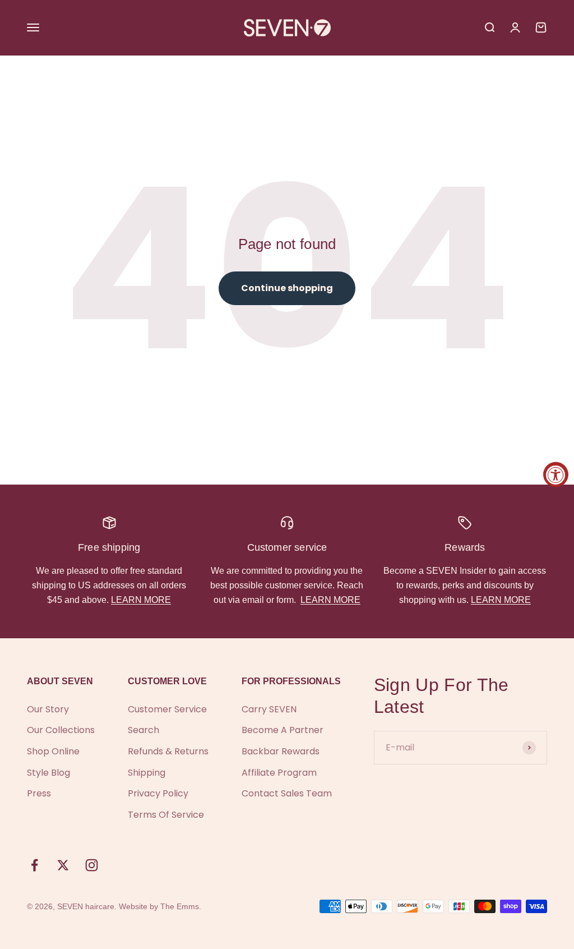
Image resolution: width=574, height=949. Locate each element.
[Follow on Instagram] (91, 865)
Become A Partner (282, 730)
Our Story (48, 709)
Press (39, 793)
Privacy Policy (158, 793)
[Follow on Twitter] (63, 865)
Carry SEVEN (269, 709)
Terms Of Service (166, 814)
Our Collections (61, 730)
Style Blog (48, 772)
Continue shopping (287, 288)
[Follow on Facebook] (34, 865)
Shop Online (53, 751)
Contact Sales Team (287, 793)
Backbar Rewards (281, 751)
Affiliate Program (279, 772)
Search (143, 730)
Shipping (146, 772)
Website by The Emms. (160, 906)
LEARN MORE (141, 600)
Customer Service (167, 709)
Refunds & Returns (168, 751)
